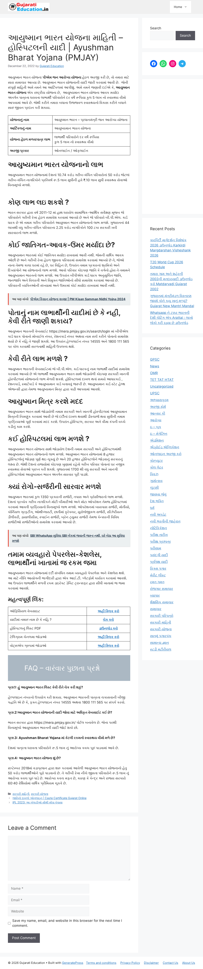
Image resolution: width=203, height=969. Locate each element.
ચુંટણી (154, 488)
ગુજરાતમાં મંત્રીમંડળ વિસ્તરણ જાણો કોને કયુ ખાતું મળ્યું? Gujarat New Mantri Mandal (172, 301)
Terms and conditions (101, 963)
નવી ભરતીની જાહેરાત (165, 521)
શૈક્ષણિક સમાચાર (161, 602)
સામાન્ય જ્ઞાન (159, 643)
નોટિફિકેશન (158, 528)
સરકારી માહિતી (20, 794)
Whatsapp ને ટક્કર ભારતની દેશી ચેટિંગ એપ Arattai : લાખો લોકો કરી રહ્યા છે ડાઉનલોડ (171, 318)
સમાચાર (155, 609)
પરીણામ (155, 548)
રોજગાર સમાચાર (161, 589)
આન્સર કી (157, 413)
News (154, 366)
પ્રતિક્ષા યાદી (159, 562)
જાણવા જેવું (158, 494)
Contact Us (170, 963)
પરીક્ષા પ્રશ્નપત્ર (160, 541)
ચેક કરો (108, 620)
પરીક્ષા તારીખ (159, 535)
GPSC (154, 359)
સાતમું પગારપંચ (160, 636)
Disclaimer (151, 963)
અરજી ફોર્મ (158, 407)
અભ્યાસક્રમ (159, 400)
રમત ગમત (157, 582)
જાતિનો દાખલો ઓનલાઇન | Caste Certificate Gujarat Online (49, 798)
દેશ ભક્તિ (157, 501)
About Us (188, 963)
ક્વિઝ (154, 474)
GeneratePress (72, 963)
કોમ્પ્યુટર (156, 461)
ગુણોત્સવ (156, 481)
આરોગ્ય (155, 420)
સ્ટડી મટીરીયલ (160, 649)
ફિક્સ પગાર (158, 568)
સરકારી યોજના (39, 794)
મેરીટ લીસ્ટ (158, 575)
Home (178, 7)
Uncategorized (161, 386)
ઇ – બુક (155, 427)
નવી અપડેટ (158, 515)
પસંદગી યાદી (159, 555)
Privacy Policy (130, 963)
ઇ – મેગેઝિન (158, 434)
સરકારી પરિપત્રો (161, 616)
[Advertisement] (172, 146)
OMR (154, 373)
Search (155, 28)
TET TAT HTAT (162, 380)
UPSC (154, 393)
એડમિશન (157, 440)
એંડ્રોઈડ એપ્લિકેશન (164, 447)
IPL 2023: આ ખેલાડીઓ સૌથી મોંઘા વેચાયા (37, 802)
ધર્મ (152, 508)
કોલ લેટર (156, 467)
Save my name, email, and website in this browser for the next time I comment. (67, 923)
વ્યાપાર (155, 595)
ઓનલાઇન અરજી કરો (165, 454)
